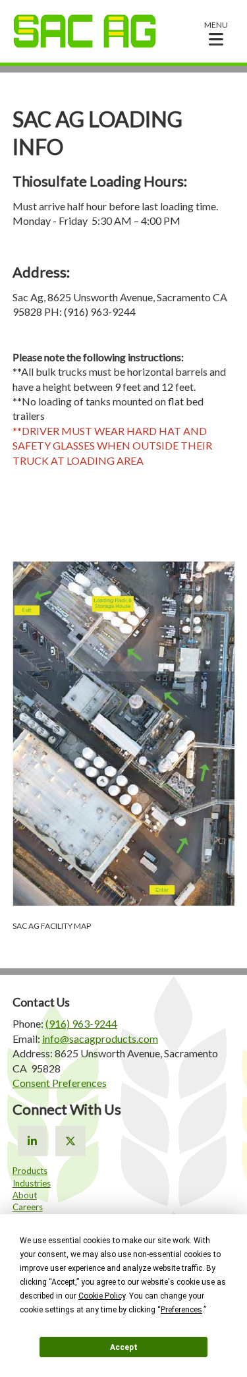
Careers (28, 1207)
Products (30, 1170)
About (25, 1195)
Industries (32, 1183)
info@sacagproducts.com (100, 1038)
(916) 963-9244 (81, 1023)
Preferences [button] (181, 1309)
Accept (124, 1347)
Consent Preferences (60, 1082)
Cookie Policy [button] (101, 1296)
